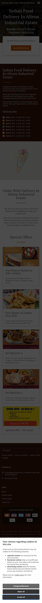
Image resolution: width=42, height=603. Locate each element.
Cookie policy (19, 575)
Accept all (21, 597)
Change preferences (21, 586)
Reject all (21, 592)
